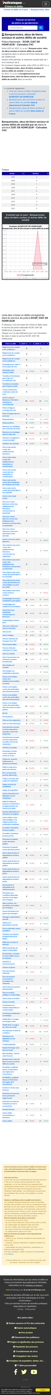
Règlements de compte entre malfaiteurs (11, 354)
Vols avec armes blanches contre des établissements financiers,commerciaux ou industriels (11, 521)
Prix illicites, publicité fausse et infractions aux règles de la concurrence (10, 1070)
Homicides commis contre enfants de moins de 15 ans (9, 753)
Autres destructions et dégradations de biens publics (10, 863)
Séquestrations (8, 423)
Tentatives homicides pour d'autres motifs (10, 385)
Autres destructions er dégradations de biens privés (10, 871)
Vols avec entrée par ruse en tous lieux (10, 627)
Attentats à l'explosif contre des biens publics (10, 841)
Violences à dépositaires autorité (10, 924)
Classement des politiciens (26, 1337)
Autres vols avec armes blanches (11, 540)
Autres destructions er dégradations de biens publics (10, 855)
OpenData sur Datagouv (34, 1285)
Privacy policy (30, 1309)
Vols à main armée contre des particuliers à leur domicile (11, 490)
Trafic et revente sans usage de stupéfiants (10, 780)
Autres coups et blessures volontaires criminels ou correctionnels (10, 401)
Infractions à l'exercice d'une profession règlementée (10, 1096)
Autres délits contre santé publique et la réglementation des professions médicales (10, 821)
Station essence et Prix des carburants (26, 1323)
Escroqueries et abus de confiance (11, 1032)
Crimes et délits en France (16, 9)
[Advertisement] (25, 150)
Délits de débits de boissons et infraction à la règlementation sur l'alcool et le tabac (11, 805)
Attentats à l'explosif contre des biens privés (11, 848)
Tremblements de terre (26, 1351)
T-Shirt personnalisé (27, 1365)
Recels (4, 713)
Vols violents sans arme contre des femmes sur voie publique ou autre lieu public (11, 583)
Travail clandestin (8, 1044)
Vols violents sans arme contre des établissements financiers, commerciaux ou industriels (11, 550)
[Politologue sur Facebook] (15, 1373)
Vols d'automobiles (9, 644)
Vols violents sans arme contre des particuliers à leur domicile (11, 574)
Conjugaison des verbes (26, 1356)
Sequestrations (8, 419)
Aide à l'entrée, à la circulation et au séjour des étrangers (10, 905)
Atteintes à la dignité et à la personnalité (11, 439)
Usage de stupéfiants (10, 790)
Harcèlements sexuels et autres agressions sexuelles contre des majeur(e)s (10, 730)
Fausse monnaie (8, 1002)
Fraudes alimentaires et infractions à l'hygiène (11, 813)
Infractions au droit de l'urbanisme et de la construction (10, 1104)
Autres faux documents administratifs (11, 988)
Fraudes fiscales (8, 1109)
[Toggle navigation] (45, 4)
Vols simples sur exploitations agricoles (10, 672)
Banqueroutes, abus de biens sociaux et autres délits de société (27, 102)
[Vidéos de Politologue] (34, 1373)
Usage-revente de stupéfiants (9, 785)
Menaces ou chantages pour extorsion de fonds (11, 428)
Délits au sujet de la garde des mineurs (9, 768)
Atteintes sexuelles (9, 748)
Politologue (37, 1290)
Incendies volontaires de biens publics (10, 829)
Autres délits (7, 1121)
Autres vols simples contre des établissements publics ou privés (11, 680)
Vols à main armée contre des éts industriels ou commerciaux (9, 473)
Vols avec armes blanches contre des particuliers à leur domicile (10, 532)
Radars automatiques (26, 1328)
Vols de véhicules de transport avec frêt (10, 640)
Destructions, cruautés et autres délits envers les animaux (11, 956)
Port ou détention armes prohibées (11, 930)
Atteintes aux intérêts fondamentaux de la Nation (10, 936)
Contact (25, 1380)
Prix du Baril (26, 1332)
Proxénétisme (7, 717)
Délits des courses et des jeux (10, 943)
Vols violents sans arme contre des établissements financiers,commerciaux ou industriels (11, 564)
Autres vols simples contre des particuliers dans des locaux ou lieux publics (11, 706)
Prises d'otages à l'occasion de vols (9, 409)
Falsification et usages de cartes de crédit (10, 1026)
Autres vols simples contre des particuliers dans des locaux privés (10, 697)
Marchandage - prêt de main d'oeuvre (10, 1055)
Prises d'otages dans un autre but (11, 415)
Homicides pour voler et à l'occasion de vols (11, 366)
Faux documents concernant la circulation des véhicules (8, 980)
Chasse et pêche (8, 967)
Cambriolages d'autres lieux (10, 621)
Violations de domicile (10, 444)
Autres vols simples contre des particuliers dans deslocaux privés (10, 689)
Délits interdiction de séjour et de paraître (10, 949)
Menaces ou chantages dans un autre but (11, 433)
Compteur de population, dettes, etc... (26, 1361)
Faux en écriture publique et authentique (11, 994)
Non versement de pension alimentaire (9, 774)
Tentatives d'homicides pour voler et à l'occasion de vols (11, 378)
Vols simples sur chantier (8, 666)
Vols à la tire (6, 632)
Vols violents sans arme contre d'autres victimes (11, 593)
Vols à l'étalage (7, 635)
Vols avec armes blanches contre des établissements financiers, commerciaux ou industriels (10, 507)
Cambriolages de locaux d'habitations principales (11, 600)
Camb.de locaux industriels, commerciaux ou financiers (8, 613)
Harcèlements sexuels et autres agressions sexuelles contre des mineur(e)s (10, 740)
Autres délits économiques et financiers (8, 1115)
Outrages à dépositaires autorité (11, 918)
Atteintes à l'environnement (8, 963)
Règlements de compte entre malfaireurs (11, 348)
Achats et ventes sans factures (10, 1089)
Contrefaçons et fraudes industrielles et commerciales (10, 1007)
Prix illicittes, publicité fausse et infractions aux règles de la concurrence (10, 1081)
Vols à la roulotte (8, 654)
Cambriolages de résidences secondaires (11, 605)
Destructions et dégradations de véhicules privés (8, 887)
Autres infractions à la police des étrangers (10, 912)
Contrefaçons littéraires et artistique (11, 1015)
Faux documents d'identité (8, 972)
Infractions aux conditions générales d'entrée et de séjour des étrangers (10, 896)
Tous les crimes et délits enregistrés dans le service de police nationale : (27, 94)
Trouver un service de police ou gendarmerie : (25, 21)
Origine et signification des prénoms (26, 1342)
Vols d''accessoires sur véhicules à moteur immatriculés (10, 659)
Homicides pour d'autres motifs (8, 371)
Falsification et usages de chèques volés (10, 1020)
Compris (43, 1390)
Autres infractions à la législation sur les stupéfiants (10, 796)
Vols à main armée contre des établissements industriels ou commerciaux (9, 461)
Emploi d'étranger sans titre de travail (10, 1049)
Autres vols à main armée (9, 497)
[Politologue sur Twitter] (24, 1373)
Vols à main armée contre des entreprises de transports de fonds (10, 482)
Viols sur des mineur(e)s (11, 723)
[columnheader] (13, 173)
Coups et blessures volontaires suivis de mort (10, 392)
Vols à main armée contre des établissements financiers (9, 450)
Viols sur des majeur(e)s (11, 720)
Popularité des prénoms (26, 1347)
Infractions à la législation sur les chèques (8, 1038)
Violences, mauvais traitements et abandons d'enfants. (10, 761)
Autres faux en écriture (11, 998)
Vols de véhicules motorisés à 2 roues (9, 649)
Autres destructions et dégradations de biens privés (10, 879)
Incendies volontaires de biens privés (10, 835)
